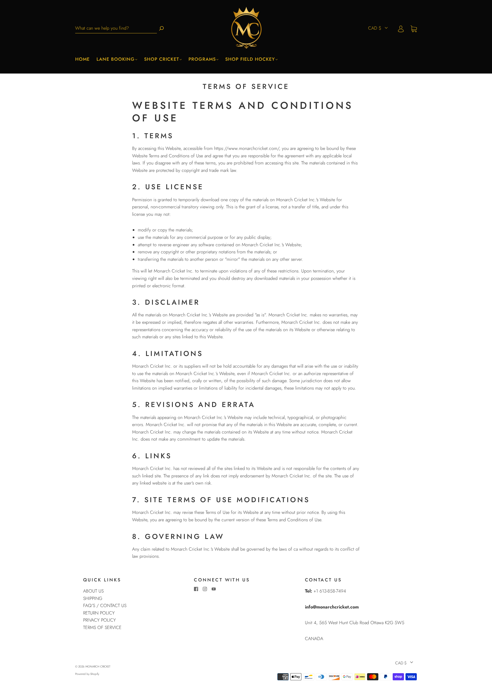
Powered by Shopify (87, 674)
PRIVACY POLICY (99, 620)
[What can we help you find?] (116, 28)
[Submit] (161, 28)
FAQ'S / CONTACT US (104, 605)
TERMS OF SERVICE (102, 627)
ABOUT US (93, 591)
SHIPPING (92, 598)
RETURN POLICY (99, 613)
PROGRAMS (202, 59)
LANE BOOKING (116, 59)
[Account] (401, 28)
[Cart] (414, 28)
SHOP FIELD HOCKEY (250, 59)
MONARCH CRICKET (97, 666)
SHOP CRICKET (161, 59)
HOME (82, 59)
